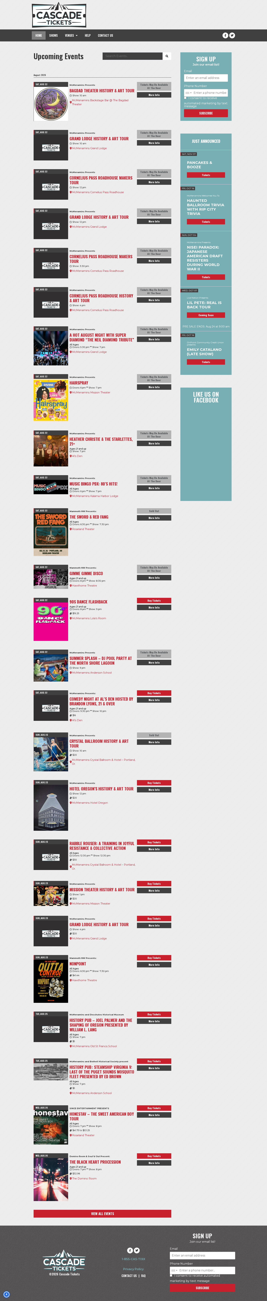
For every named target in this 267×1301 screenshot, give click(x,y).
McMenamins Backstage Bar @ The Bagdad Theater (100, 102)
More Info (154, 95)
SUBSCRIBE (206, 113)
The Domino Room (84, 1178)
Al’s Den (77, 456)
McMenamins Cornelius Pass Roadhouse (98, 192)
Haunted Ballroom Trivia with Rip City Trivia (205, 207)
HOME (38, 35)
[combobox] (188, 92)
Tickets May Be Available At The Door (154, 86)
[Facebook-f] (225, 35)
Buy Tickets (154, 600)
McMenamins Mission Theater (91, 392)
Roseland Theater (83, 529)
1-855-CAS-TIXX (133, 1259)
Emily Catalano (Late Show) (204, 351)
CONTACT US (105, 35)
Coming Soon (206, 315)
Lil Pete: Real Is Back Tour (204, 305)
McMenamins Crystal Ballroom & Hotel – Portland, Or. (103, 762)
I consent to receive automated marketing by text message (206, 102)
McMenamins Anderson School (92, 672)
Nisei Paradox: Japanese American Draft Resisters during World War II (205, 258)
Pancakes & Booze (199, 164)
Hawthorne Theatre (84, 585)
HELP (88, 35)
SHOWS (53, 35)
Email (188, 71)
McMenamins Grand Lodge (89, 148)
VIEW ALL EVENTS (102, 1213)
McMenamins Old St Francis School (94, 1046)
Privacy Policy (133, 1269)
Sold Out (154, 511)
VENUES (69, 35)
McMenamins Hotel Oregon (90, 802)
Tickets (206, 175)
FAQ (143, 1276)
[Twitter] (232, 35)
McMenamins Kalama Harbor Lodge (95, 496)
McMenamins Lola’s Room (89, 618)
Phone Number (195, 86)
